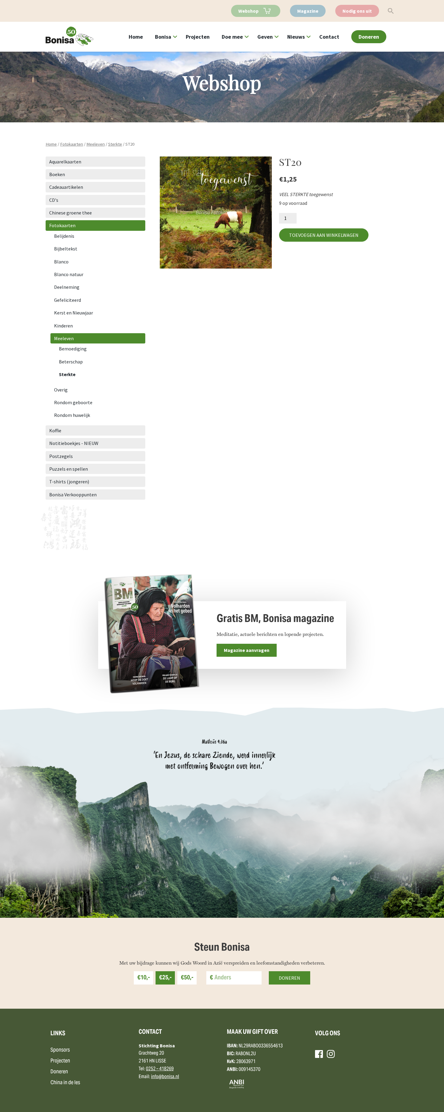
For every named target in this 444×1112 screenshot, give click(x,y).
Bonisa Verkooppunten (73, 495)
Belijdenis (64, 236)
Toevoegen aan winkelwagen (324, 235)
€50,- (187, 978)
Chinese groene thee (70, 213)
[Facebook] (319, 1054)
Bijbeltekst (65, 249)
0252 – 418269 (160, 1069)
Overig (61, 390)
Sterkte (115, 144)
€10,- (143, 978)
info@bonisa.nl (165, 1077)
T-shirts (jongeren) (69, 482)
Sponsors (60, 1050)
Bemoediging (73, 349)
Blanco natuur (68, 274)
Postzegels (61, 456)
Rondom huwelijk (72, 415)
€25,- (165, 978)
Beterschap (71, 362)
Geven (265, 36)
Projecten (198, 36)
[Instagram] (331, 1054)
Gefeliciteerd (67, 300)
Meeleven (95, 144)
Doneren (369, 36)
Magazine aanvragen (246, 650)
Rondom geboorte (73, 402)
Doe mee (232, 36)
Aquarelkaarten (65, 162)
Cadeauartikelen (66, 187)
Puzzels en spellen (68, 469)
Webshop (248, 11)
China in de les (65, 1083)
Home (136, 36)
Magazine (307, 11)
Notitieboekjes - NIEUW (73, 443)
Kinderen (63, 326)
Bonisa (163, 36)
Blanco (61, 262)
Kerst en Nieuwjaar (73, 313)
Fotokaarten (71, 144)
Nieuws (296, 36)
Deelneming (66, 287)
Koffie (55, 430)
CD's (53, 200)
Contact (329, 36)
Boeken (57, 174)
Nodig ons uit (357, 11)
